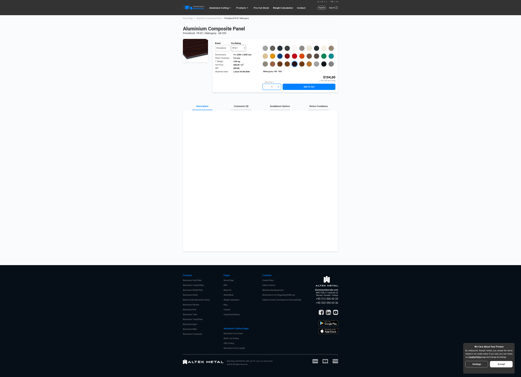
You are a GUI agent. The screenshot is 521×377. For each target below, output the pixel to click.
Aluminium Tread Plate (193, 319)
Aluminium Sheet (190, 295)
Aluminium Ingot (190, 324)
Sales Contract (268, 285)
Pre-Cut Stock (261, 8)
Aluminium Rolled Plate (193, 290)
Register (322, 8)
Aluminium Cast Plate (192, 280)
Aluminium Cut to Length (234, 348)
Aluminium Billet (190, 329)
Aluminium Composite (192, 334)
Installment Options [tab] (280, 106)
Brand (217, 43)
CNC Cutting (229, 343)
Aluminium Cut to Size (233, 333)
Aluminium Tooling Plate (193, 285)
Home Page (188, 18)
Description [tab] (202, 106)
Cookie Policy (268, 280)
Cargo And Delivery (232, 314)
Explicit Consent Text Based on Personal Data (281, 300)
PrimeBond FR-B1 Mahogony (236, 18)
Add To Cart (309, 87)
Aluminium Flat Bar (191, 305)
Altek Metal (228, 295)
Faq (225, 285)
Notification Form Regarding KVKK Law (278, 295)
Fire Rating (236, 43)
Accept (501, 364)
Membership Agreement (273, 290)
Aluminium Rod (189, 310)
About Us (227, 290)
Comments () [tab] (241, 106)
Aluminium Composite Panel (209, 18)
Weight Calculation (283, 8)
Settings (476, 364)
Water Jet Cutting (231, 338)
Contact (301, 8)
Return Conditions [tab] (318, 106)
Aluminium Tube (190, 314)
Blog (225, 305)
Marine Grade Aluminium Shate (196, 300)
